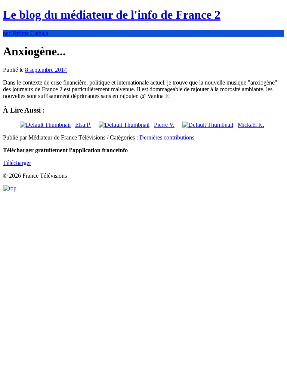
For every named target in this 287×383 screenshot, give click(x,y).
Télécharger (17, 163)
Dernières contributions (166, 137)
